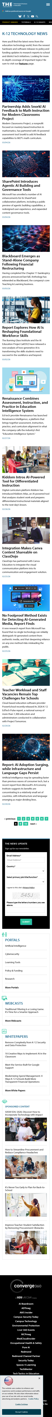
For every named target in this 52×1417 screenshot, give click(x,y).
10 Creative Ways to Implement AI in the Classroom (25, 1055)
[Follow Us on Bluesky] (20, 16)
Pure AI (26, 1347)
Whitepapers (16, 1036)
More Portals (12, 987)
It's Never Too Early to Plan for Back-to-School (25, 1189)
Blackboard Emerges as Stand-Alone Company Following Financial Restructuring (21, 262)
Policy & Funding (13, 970)
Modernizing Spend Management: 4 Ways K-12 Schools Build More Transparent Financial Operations (23, 1078)
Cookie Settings (21, 1404)
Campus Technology (26, 1321)
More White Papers (15, 1090)
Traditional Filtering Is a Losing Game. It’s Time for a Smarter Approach (24, 1011)
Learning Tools (12, 962)
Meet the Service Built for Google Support (22, 1066)
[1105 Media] (26, 1297)
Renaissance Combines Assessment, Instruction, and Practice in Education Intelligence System (25, 404)
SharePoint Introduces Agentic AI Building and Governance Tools (21, 185)
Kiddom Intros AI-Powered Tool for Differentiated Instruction (23, 481)
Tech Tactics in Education (26, 1373)
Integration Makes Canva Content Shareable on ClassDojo (22, 552)
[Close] (39, 1378)
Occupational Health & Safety (26, 1343)
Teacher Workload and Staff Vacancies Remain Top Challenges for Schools (24, 693)
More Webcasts (13, 1020)
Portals (12, 939)
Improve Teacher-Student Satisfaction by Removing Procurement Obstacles (24, 1226)
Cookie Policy (33, 1399)
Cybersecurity (12, 954)
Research (10, 978)
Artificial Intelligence (15, 945)
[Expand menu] (48, 5)
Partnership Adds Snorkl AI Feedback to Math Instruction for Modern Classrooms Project (25, 112)
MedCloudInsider (26, 1338)
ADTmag (26, 1308)
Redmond (26, 1351)
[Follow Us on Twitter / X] (28, 16)
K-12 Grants (39, 22)
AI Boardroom (26, 1303)
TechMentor (26, 1369)
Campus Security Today (26, 1316)
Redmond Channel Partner (26, 1356)
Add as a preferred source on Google (18, 11)
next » (33, 823)
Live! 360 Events (26, 1329)
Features (23, 63)
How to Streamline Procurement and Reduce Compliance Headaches (24, 1151)
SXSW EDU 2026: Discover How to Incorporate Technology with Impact (24, 1113)
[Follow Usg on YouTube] (32, 16)
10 (25, 823)
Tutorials (26, 22)
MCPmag (26, 1334)
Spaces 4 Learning (26, 1364)
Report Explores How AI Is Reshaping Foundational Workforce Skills (23, 331)
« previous (10, 818)
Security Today (26, 1360)
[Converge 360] (26, 1286)
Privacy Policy (29, 887)
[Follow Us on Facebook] (24, 16)
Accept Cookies (21, 1412)
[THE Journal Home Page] (14, 4)
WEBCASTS (14, 1003)
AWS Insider (26, 1312)
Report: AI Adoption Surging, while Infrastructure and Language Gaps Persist (25, 768)
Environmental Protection (26, 1325)
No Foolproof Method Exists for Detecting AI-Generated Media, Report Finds (24, 619)
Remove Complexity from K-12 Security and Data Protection (25, 1044)
